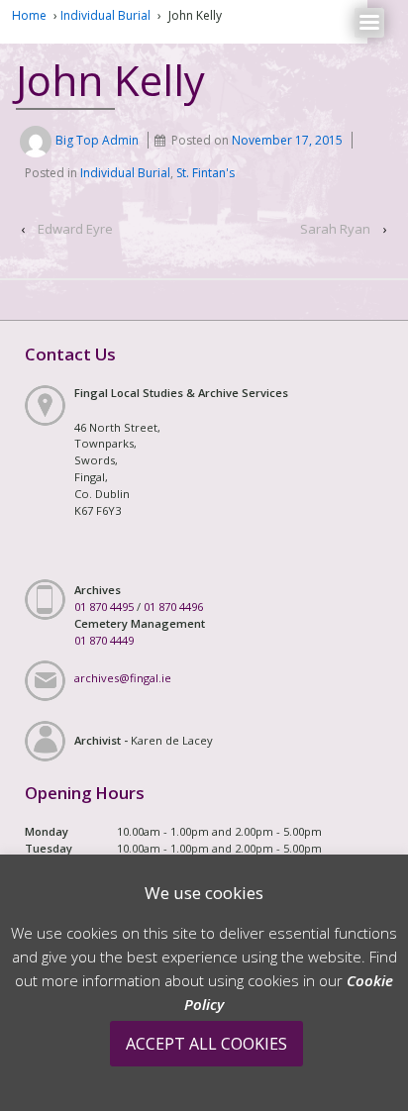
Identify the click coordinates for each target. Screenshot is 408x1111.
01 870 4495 (104, 606)
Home (29, 15)
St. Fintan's (205, 172)
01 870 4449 (104, 640)
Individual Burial (105, 15)
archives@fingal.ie (122, 677)
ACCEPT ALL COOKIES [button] (206, 1044)
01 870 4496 (173, 606)
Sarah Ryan (335, 229)
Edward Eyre (75, 229)
